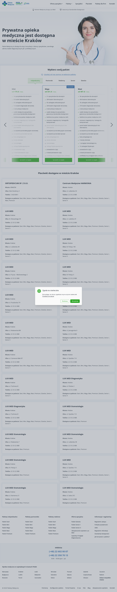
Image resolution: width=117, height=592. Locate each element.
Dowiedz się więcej (48, 296)
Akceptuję (75, 301)
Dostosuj (65, 301)
